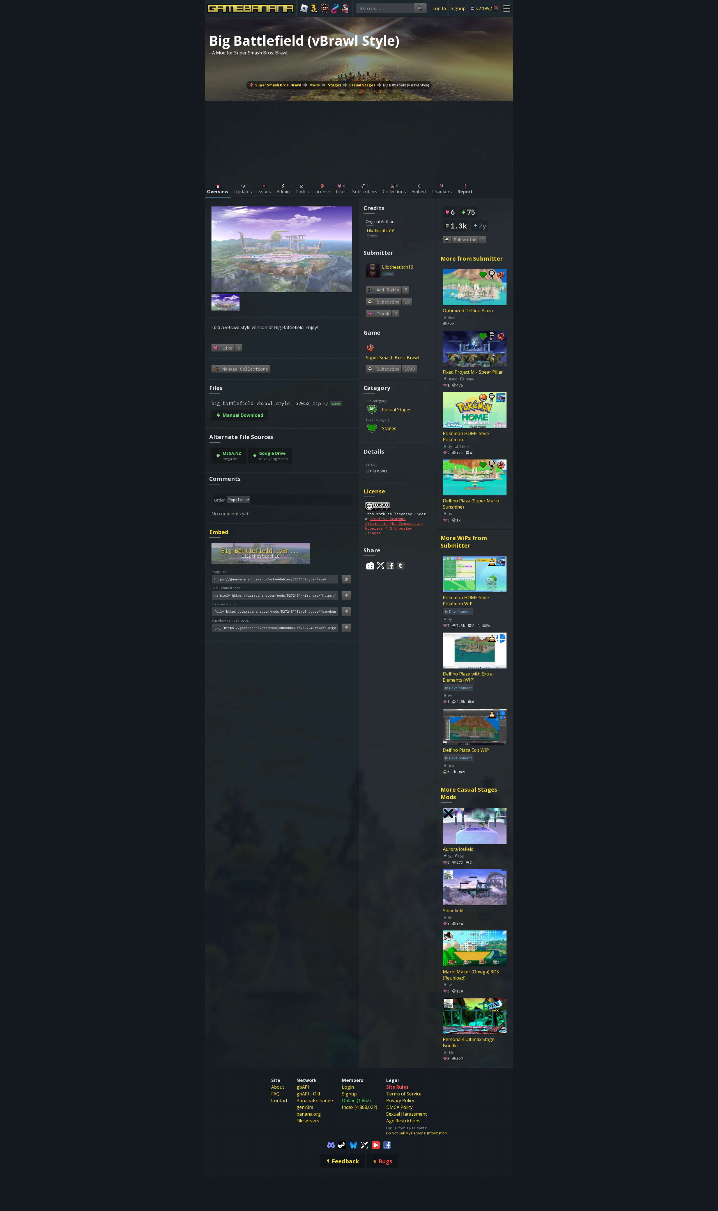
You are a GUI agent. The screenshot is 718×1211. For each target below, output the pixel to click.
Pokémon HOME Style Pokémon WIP (466, 600)
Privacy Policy (400, 1100)
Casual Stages (362, 85)
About (277, 1087)
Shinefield (453, 910)
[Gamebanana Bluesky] (353, 1144)
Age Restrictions (403, 1121)
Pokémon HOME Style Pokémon (466, 436)
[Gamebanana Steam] (342, 1144)
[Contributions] (397, 230)
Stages (334, 85)
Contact (279, 1100)
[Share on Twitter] (380, 565)
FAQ (275, 1094)
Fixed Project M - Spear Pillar (473, 372)
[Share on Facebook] (390, 565)
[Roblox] (304, 8)
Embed (219, 532)
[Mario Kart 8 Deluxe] (335, 8)
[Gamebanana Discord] (330, 1144)
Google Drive (272, 453)
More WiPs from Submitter (464, 541)
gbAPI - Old (308, 1094)
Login (348, 1087)
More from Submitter (472, 258)
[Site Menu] (506, 8)
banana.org (308, 1114)
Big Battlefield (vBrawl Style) (406, 85)
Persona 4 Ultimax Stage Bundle (468, 1042)
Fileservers (307, 1121)
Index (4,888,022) (359, 1107)
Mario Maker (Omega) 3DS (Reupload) (471, 975)
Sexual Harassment (406, 1114)
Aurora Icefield (458, 849)
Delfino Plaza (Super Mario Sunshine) (471, 504)
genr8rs (304, 1107)
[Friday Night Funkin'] (345, 8)
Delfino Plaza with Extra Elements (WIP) (468, 677)
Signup (458, 8)
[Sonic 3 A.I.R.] (314, 8)
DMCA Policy (399, 1107)
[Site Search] (420, 8)
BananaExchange (314, 1100)
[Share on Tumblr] (400, 565)
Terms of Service (404, 1094)
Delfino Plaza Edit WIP (466, 750)
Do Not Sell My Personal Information (416, 1133)
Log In (439, 8)
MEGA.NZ (232, 453)
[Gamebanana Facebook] (387, 1144)
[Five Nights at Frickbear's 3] (324, 8)
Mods (314, 85)
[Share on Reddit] (370, 565)
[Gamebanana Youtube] (375, 1144)
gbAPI (302, 1087)
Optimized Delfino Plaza (468, 310)
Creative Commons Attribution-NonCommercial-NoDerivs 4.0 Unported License (394, 526)
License (374, 491)
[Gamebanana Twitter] (364, 1144)
